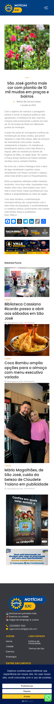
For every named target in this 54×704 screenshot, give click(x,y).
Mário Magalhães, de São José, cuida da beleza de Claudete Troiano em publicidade (26, 477)
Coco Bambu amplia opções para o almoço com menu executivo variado (25, 370)
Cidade (7, 300)
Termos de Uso (36, 648)
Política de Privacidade (34, 642)
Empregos (11, 656)
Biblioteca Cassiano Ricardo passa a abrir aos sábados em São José (24, 311)
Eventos (10, 651)
